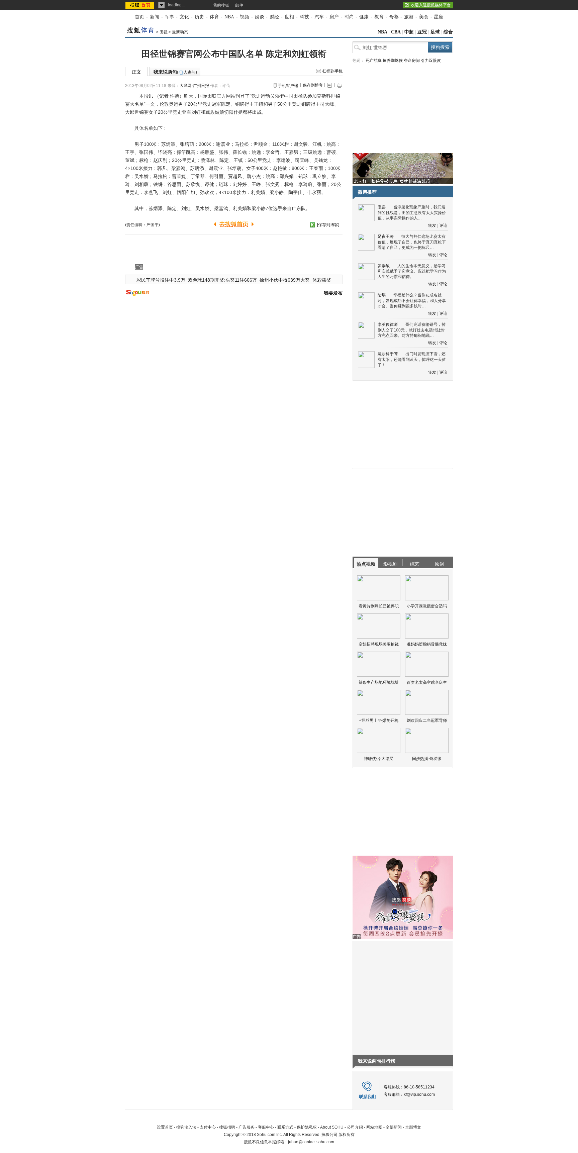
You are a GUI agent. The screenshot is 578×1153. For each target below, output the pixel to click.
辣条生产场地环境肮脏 (379, 682)
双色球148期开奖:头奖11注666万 (222, 280)
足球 (435, 31)
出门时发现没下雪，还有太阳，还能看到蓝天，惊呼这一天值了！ (412, 359)
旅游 (408, 16)
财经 (274, 16)
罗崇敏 (384, 266)
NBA (229, 16)
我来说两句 (175, 72)
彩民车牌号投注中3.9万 (160, 280)
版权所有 (347, 1134)
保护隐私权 (307, 1127)
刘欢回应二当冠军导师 (427, 720)
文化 (184, 16)
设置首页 (165, 1127)
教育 (379, 16)
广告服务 (246, 1127)
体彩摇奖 (321, 280)
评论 (443, 225)
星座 (438, 16)
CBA (396, 31)
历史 (199, 16)
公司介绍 (355, 1127)
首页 (139, 16)
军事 (169, 16)
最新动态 (180, 32)
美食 (423, 16)
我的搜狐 (221, 5)
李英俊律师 (388, 324)
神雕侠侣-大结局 (378, 758)
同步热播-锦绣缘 (427, 758)
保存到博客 (313, 85)
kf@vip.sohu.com (419, 1094)
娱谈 (259, 16)
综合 (448, 31)
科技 (304, 16)
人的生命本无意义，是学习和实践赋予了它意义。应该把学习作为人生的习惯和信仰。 (412, 271)
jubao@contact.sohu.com (311, 1142)
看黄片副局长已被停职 (379, 606)
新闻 (154, 16)
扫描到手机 (332, 71)
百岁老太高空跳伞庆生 (427, 682)
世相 (289, 16)
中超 (409, 31)
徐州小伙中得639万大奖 (285, 280)
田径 (164, 32)
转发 (432, 225)
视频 (244, 16)
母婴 (394, 16)
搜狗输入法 (186, 1127)
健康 (364, 16)
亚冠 (422, 31)
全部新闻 (394, 1127)
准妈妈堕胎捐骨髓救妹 (427, 644)
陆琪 (382, 295)
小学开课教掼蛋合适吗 (427, 606)
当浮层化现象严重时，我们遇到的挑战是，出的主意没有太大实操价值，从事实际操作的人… (412, 212)
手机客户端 (288, 85)
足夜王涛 (386, 236)
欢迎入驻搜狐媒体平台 (431, 5)
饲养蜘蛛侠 (393, 60)
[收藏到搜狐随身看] (312, 224)
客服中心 (266, 1127)
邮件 (239, 5)
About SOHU (332, 1127)
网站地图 (374, 1127)
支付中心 (208, 1127)
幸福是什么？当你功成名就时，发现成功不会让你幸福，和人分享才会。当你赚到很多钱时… (412, 300)
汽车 (319, 16)
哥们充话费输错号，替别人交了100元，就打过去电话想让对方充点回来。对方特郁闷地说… (412, 330)
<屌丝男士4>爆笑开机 (378, 720)
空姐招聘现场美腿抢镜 (379, 644)
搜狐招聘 (227, 1127)
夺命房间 (412, 60)
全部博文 (413, 1127)
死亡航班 (374, 60)
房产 (334, 16)
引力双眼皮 (431, 60)
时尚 (349, 16)
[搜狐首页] (140, 5)
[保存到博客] (328, 224)
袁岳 (382, 207)
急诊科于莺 (388, 354)
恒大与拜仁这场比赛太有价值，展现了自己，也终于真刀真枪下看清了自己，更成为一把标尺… (412, 242)
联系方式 (285, 1127)
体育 (214, 16)
